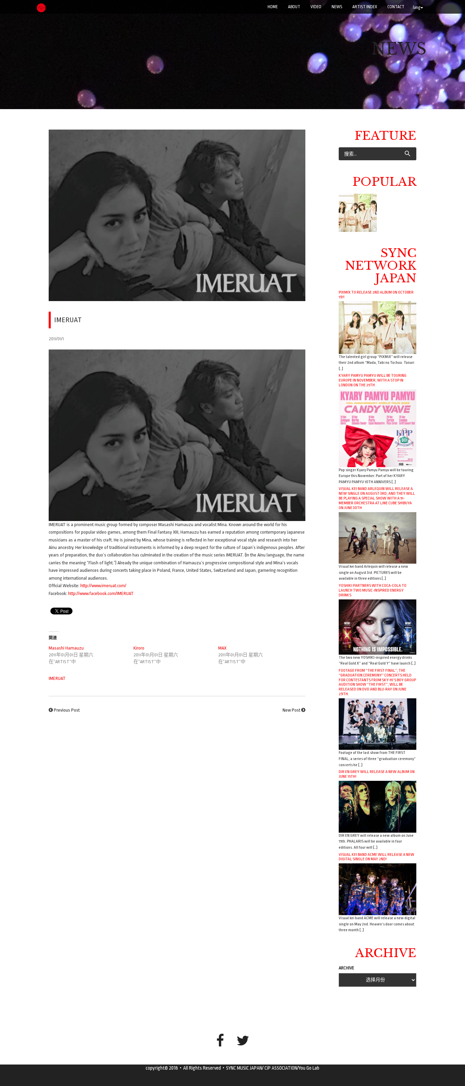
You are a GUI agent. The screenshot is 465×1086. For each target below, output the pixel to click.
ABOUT (294, 6)
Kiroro (138, 648)
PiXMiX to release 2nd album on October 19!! (376, 294)
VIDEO (315, 6)
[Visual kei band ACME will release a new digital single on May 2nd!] (377, 889)
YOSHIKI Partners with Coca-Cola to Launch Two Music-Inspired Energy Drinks (372, 590)
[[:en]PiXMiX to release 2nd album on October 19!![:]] (358, 213)
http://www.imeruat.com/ (103, 585)
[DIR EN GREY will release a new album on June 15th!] (377, 806)
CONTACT (395, 6)
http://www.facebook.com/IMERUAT (101, 593)
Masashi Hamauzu (66, 648)
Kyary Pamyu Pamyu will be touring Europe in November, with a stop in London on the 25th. (372, 380)
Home (273, 6)
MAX (222, 648)
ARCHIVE (346, 967)
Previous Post (67, 710)
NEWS (337, 6)
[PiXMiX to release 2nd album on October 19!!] (377, 327)
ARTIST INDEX (364, 6)
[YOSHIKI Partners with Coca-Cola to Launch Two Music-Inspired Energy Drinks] (377, 626)
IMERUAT (57, 678)
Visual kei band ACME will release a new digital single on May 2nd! (376, 857)
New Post (291, 710)
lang (416, 7)
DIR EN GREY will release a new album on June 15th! (377, 774)
